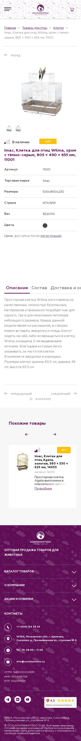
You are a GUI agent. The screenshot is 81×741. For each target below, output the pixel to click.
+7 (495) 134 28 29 (28, 626)
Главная (10, 28)
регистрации (51, 236)
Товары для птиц (34, 28)
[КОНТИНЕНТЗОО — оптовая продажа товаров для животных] (40, 540)
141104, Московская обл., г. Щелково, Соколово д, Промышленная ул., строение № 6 (46, 638)
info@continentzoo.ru (30, 661)
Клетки (58, 28)
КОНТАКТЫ (13, 613)
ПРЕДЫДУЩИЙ (21, 394)
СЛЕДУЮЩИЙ (60, 394)
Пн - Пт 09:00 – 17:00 (29, 650)
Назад (15, 55)
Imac (46, 180)
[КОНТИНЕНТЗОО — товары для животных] (40, 10)
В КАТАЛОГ (43, 399)
